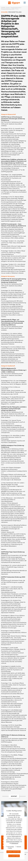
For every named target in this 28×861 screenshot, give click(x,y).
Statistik (19, 846)
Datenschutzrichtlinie (12, 841)
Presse (8, 7)
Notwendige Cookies (10, 847)
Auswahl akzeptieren (13, 851)
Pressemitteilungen (16, 7)
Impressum (14, 843)
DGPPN (3, 7)
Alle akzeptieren (14, 855)
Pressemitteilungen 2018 (7, 9)
